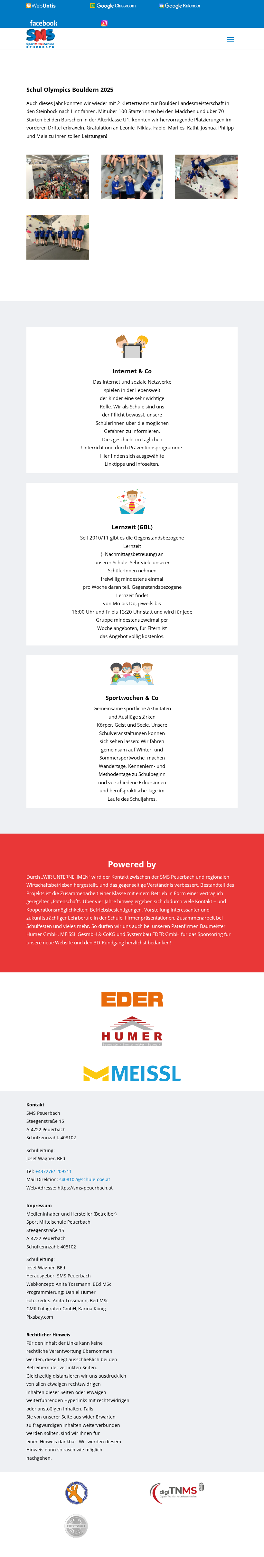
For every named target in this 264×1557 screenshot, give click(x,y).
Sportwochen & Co (132, 698)
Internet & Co (132, 371)
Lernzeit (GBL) (132, 527)
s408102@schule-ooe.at (84, 1179)
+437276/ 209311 (53, 1171)
